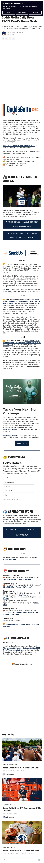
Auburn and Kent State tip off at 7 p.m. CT (19, 146)
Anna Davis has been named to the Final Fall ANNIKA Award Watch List (21, 301)
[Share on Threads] (10, 38)
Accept (8, 13)
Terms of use (26, 6)
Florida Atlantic (9, 482)
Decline (35, 13)
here (7, 290)
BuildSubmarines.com (11, 429)
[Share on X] (6, 38)
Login (4, 499)
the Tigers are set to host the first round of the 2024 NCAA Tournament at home (21, 648)
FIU (6, 495)
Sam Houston (9, 491)
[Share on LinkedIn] (13, 38)
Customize (22, 13)
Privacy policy (13, 6)
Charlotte (7, 486)
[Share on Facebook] (3, 38)
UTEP (6, 478)
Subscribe (11, 499)
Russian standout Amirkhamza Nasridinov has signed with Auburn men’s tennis (22, 343)
